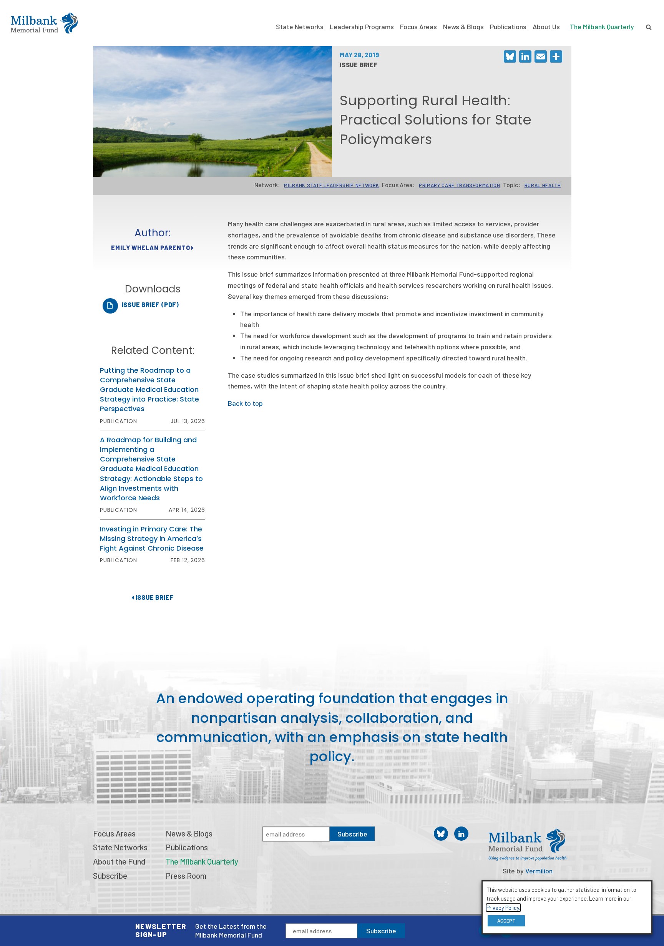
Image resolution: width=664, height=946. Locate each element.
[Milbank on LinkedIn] (461, 834)
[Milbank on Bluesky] (441, 834)
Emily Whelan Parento (151, 247)
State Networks (300, 26)
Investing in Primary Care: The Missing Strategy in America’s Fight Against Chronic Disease (152, 538)
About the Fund (119, 861)
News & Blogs (463, 26)
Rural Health (543, 185)
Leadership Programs (362, 26)
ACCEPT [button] (506, 921)
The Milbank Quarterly (602, 26)
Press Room (186, 875)
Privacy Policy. (503, 907)
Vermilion (539, 870)
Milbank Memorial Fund (44, 23)
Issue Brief (154, 597)
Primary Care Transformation (459, 185)
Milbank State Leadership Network (331, 185)
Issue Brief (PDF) (150, 304)
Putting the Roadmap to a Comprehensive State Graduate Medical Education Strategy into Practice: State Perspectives (149, 389)
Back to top (245, 403)
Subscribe (381, 930)
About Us (546, 26)
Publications (508, 26)
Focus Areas (418, 26)
